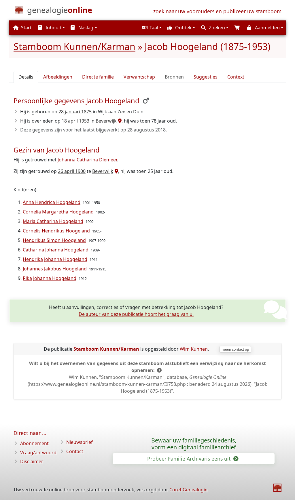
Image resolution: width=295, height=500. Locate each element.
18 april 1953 (75, 121)
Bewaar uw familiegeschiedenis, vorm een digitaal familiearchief (193, 444)
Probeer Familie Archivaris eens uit (189, 458)
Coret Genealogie (188, 489)
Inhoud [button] (52, 27)
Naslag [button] (85, 27)
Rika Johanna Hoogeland (49, 278)
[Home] (277, 488)
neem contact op (235, 349)
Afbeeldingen (57, 77)
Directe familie (98, 77)
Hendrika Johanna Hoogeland (55, 259)
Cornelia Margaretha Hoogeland (58, 212)
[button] (151, 28)
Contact (74, 451)
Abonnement (34, 443)
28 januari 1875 (75, 111)
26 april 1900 (72, 171)
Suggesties (206, 77)
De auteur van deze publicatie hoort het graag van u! (136, 314)
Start (26, 27)
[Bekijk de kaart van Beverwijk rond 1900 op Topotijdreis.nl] (115, 171)
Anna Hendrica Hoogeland (51, 202)
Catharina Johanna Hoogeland (55, 250)
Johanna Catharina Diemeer (87, 160)
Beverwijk (106, 121)
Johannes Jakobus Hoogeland (55, 269)
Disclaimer (31, 461)
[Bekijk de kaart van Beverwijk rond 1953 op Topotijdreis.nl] (119, 121)
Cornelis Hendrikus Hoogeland (56, 231)
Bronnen (174, 77)
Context (235, 77)
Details (25, 77)
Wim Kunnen (194, 349)
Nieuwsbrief (79, 442)
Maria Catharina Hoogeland (53, 221)
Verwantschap (139, 77)
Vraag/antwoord (38, 452)
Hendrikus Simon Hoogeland (54, 240)
